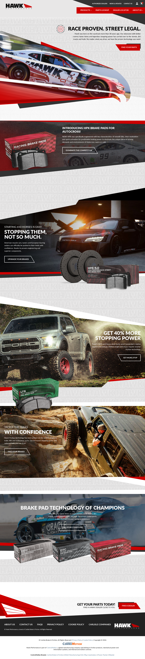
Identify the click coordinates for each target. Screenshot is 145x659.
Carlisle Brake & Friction (55, 655)
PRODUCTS (85, 10)
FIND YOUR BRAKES (16, 452)
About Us (9, 625)
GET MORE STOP (130, 358)
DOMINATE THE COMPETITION (79, 150)
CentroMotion (52, 647)
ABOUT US (137, 10)
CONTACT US (128, 3)
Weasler (111, 655)
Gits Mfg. (84, 655)
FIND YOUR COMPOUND (72, 527)
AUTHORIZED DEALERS (99, 3)
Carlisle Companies (100, 625)
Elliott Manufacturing (72, 655)
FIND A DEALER (128, 606)
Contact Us (26, 625)
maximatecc (92, 655)
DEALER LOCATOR (121, 10)
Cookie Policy (76, 625)
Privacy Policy (55, 625)
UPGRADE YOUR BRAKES (18, 259)
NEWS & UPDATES (116, 3)
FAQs (40, 625)
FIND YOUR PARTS (129, 47)
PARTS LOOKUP (102, 10)
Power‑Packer (103, 655)
